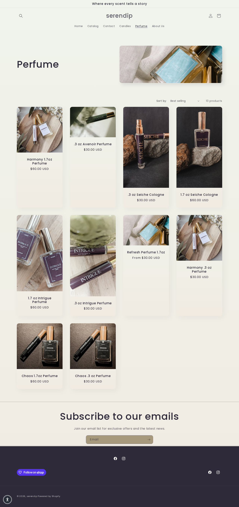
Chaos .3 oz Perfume (93, 376)
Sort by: (161, 101)
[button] (21, 16)
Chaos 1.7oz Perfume (40, 376)
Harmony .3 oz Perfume (199, 270)
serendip (32, 496)
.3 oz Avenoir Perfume (93, 144)
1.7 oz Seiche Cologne (199, 195)
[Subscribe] (149, 439)
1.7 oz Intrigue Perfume (40, 300)
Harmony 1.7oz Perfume (39, 161)
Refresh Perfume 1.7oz (146, 252)
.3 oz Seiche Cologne (146, 195)
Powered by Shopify (49, 496)
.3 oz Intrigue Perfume (93, 303)
